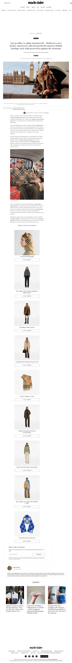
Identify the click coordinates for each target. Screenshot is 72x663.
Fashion (23, 7)
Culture (43, 7)
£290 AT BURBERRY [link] (27, 259)
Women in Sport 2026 (11, 10)
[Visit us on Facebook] (33, 656)
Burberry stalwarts (16, 218)
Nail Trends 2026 (40, 10)
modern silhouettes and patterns (26, 139)
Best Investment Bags (49, 10)
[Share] (34, 55)
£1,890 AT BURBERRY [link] (27, 365)
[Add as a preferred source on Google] (51, 656)
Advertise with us (58, 651)
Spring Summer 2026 (31, 10)
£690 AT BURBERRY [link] (27, 541)
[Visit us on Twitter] (26, 656)
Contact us (36, 651)
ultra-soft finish (39, 209)
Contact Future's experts (23, 651)
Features (47, 112)
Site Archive (12, 651)
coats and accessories (18, 117)
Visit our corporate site (52, 659)
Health (33, 7)
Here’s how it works (49, 58)
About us (33, 652)
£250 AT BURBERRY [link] (27, 506)
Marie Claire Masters (21, 10)
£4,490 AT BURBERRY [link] (27, 330)
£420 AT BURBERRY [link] (27, 399)
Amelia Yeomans (30, 112)
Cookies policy (24, 652)
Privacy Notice (39, 557)
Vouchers (48, 7)
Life (38, 7)
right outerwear (40, 125)
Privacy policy (14, 652)
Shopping (39, 33)
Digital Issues (64, 10)
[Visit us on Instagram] (29, 656)
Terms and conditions (46, 651)
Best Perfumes (58, 10)
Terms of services (21, 557)
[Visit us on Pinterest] (37, 656)
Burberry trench (36, 141)
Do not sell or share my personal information (49, 652)
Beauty (28, 7)
